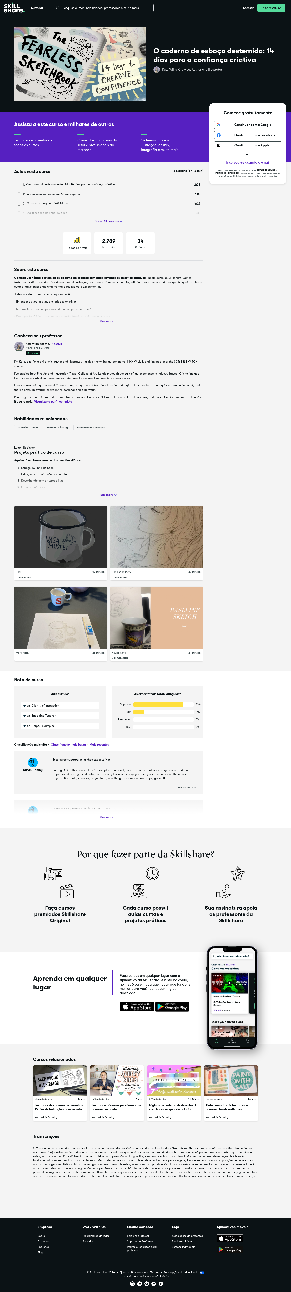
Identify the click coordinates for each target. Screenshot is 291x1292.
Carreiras (43, 1241)
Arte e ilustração (28, 427)
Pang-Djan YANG (122, 571)
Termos (154, 1272)
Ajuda (123, 1272)
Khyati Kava (119, 652)
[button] (46, 7)
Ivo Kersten (22, 652)
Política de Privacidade (227, 173)
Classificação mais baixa (68, 744)
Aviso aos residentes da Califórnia (148, 1276)
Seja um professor (138, 1235)
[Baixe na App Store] (136, 1007)
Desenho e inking (57, 427)
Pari (18, 571)
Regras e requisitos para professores (142, 1249)
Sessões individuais (183, 1247)
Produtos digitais (182, 1241)
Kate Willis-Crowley (44, 343)
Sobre (41, 1235)
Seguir (58, 343)
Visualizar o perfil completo (53, 401)
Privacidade (138, 1272)
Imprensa (43, 1247)
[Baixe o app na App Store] (235, 1238)
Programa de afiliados (95, 1235)
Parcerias (88, 1241)
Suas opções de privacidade (181, 1272)
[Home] (14, 8)
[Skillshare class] (60, 1080)
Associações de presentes (187, 1235)
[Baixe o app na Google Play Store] (235, 1250)
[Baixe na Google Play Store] (173, 1007)
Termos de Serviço (266, 170)
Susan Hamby (33, 770)
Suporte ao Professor (140, 1241)
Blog (40, 1252)
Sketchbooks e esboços (91, 427)
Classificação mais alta (30, 744)
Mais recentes (99, 744)
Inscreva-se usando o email (248, 162)
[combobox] (104, 8)
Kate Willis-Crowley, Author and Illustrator (192, 69)
